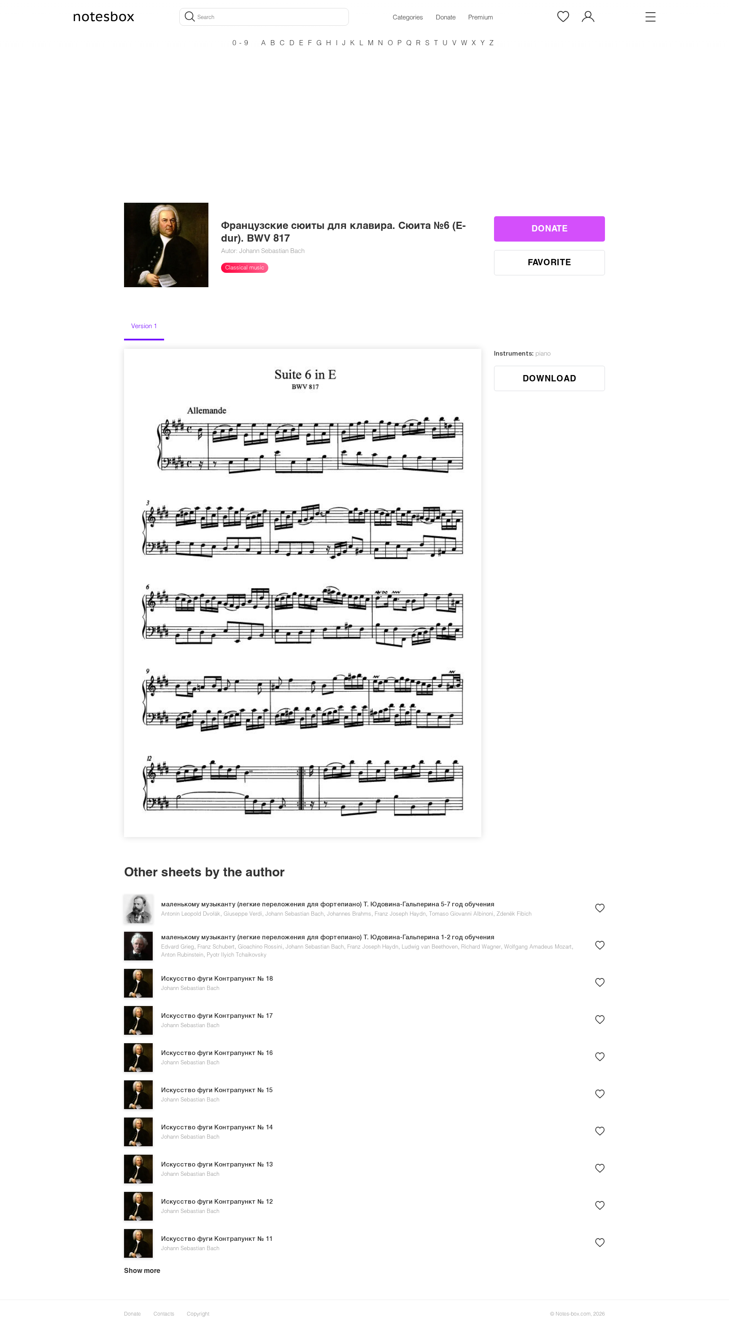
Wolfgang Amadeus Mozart (538, 946)
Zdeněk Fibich (514, 913)
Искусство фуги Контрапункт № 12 (217, 1202)
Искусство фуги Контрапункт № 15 (217, 1090)
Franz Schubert (216, 946)
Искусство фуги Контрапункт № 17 (217, 1016)
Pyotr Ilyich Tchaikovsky (237, 954)
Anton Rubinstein (182, 954)
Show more (142, 1270)
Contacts (164, 1313)
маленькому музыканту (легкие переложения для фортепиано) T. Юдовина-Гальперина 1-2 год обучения (327, 938)
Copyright (198, 1313)
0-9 (241, 42)
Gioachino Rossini (260, 946)
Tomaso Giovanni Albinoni (461, 913)
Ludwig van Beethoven (430, 946)
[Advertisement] (364, 110)
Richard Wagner (481, 946)
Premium (480, 17)
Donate (446, 17)
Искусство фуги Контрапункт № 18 (217, 979)
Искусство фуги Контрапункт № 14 (217, 1128)
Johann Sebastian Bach (294, 913)
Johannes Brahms (349, 913)
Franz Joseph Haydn (400, 913)
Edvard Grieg (177, 946)
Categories (408, 17)
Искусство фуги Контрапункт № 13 (217, 1165)
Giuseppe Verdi (243, 913)
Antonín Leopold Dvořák (190, 913)
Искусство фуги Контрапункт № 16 (217, 1053)
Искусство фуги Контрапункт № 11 (217, 1239)
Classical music (244, 267)
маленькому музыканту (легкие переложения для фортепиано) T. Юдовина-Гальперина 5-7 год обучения (327, 905)
